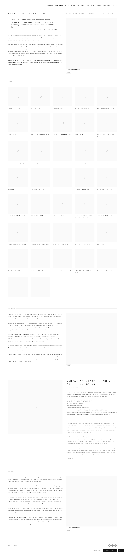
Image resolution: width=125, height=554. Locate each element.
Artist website (112, 13)
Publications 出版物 (83, 5)
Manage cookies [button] (12, 545)
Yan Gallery (11, 5)
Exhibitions (91, 13)
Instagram (112, 545)
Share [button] (69, 72)
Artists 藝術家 (59, 5)
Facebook (109, 545)
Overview (68, 13)
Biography (82, 13)
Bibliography (101, 13)
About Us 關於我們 (96, 5)
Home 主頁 (50, 5)
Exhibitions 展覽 (70, 5)
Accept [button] (120, 550)
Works (75, 13)
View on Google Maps (115, 545)
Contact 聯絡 (107, 5)
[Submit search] (113, 5)
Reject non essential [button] (110, 550)
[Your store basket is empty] (116, 6)
